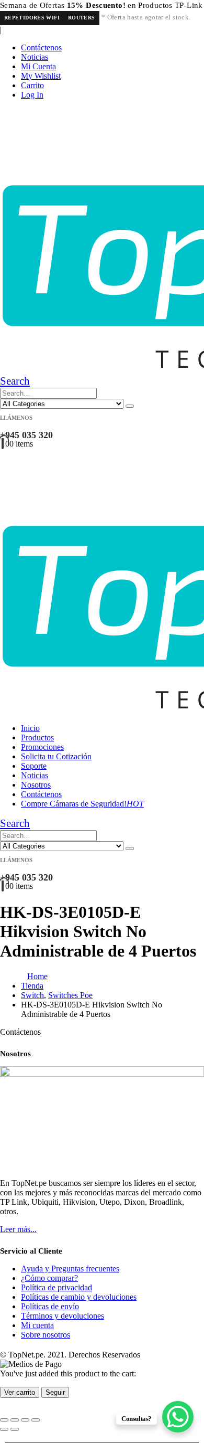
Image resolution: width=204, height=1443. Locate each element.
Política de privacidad (56, 1287)
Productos (37, 737)
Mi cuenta (37, 1325)
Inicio (30, 728)
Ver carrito (19, 1392)
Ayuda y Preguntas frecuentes (70, 1268)
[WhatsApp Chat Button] (178, 1417)
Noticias (34, 56)
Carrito (32, 85)
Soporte (34, 765)
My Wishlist (41, 75)
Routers (81, 17)
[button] (15, 381)
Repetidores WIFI (32, 17)
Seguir (55, 1392)
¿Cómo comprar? (49, 1278)
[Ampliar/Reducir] (4, 1419)
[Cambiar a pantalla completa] (14, 1419)
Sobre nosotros (45, 1334)
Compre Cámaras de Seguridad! (82, 803)
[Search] (130, 406)
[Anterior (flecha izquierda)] (4, 1429)
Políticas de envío (50, 1306)
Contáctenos (41, 47)
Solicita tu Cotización (56, 756)
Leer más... (18, 1229)
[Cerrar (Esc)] (35, 1419)
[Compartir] (25, 1419)
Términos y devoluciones (62, 1315)
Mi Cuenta (38, 66)
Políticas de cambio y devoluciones (79, 1296)
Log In (32, 94)
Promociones (42, 746)
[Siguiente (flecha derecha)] (14, 1429)
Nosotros (36, 784)
